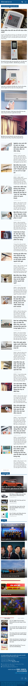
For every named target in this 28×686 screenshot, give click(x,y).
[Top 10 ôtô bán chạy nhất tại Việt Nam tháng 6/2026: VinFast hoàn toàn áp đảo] (4, 508)
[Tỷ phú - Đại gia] (13, 550)
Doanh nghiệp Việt (6, 539)
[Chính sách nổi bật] (13, 587)
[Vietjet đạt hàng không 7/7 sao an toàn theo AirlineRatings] (4, 647)
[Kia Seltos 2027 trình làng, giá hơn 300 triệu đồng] (4, 502)
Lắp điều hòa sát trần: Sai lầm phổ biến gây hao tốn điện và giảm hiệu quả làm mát (19, 365)
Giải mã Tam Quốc (6, 613)
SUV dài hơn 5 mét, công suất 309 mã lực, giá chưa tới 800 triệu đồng (14, 488)
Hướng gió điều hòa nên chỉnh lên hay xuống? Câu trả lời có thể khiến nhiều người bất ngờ (20, 257)
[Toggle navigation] (25, 2)
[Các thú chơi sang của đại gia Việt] (13, 569)
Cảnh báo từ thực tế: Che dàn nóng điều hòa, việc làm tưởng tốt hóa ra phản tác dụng (19, 235)
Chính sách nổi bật (6, 594)
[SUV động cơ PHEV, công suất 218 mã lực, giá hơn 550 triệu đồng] (4, 496)
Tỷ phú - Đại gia (6, 557)
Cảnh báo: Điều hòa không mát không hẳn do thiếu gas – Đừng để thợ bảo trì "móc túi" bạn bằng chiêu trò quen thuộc (20, 192)
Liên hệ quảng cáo (21, 673)
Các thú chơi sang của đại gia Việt (10, 576)
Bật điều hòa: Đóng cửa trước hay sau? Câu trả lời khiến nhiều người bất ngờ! (20, 279)
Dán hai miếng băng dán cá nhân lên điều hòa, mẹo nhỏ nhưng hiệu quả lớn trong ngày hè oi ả (20, 324)
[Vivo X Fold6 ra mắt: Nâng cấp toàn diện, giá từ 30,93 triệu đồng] (4, 515)
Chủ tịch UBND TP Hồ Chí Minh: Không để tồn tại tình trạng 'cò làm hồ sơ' (18, 622)
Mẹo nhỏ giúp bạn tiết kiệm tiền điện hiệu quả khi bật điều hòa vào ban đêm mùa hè (19, 409)
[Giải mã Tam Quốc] (13, 606)
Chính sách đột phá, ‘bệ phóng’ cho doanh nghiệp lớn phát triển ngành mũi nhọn (18, 640)
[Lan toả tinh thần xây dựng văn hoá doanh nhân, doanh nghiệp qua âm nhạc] (4, 629)
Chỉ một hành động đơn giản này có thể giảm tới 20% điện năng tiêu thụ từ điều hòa (20, 387)
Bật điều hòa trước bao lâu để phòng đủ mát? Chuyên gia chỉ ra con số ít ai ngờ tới (20, 168)
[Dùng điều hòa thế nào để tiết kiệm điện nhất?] (14, 18)
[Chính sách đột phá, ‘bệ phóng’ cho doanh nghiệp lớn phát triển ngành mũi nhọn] (4, 641)
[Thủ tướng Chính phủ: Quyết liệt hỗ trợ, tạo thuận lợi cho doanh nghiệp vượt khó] (4, 635)
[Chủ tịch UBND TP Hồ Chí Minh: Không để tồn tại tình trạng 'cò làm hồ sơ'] (4, 623)
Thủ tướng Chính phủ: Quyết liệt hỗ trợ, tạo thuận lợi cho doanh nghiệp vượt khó (18, 634)
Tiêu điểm (7, 618)
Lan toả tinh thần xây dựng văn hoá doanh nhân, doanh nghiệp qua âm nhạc (18, 628)
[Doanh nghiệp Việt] (13, 532)
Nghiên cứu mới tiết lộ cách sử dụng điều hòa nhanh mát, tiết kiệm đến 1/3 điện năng (20, 147)
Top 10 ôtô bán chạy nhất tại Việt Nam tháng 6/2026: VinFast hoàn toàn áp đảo (17, 508)
